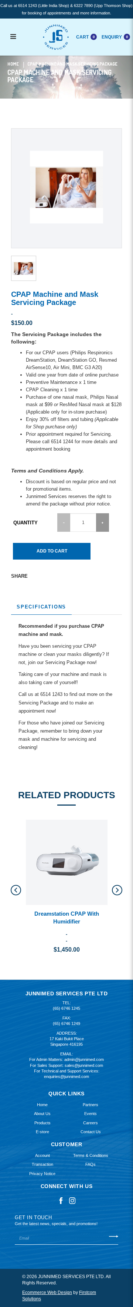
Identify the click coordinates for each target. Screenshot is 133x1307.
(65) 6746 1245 (66, 1008)
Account (42, 1155)
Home (13, 64)
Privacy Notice (42, 1173)
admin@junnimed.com (84, 1059)
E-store (42, 1131)
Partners (90, 1104)
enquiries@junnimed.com (66, 1076)
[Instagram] (72, 1200)
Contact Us (91, 1131)
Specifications (41, 607)
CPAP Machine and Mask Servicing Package (72, 64)
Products (42, 1123)
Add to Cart (52, 551)
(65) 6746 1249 (66, 1023)
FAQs (90, 1164)
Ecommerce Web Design (47, 1292)
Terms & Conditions (90, 1155)
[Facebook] (61, 1200)
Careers (90, 1123)
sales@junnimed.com (84, 1065)
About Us (42, 1113)
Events (90, 1113)
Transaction (42, 1164)
